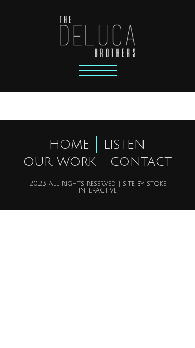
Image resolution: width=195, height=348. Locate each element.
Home (69, 144)
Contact (141, 162)
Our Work (59, 162)
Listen (124, 144)
